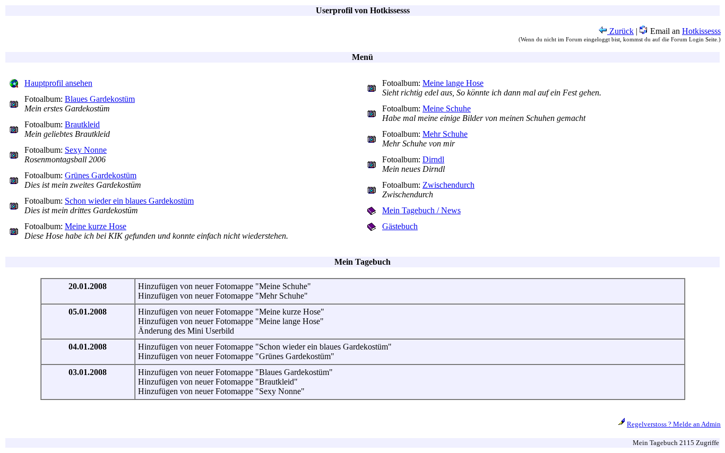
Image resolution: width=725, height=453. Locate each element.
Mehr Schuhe (445, 133)
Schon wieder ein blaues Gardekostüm (129, 200)
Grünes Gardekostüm (100, 175)
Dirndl (433, 159)
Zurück (620, 31)
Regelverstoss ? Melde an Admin (674, 424)
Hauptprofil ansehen (58, 83)
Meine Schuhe (446, 108)
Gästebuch (400, 226)
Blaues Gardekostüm (100, 98)
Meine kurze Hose (95, 226)
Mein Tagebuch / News (421, 210)
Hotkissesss (701, 31)
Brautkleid (82, 124)
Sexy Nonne (86, 149)
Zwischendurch (448, 184)
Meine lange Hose (453, 83)
